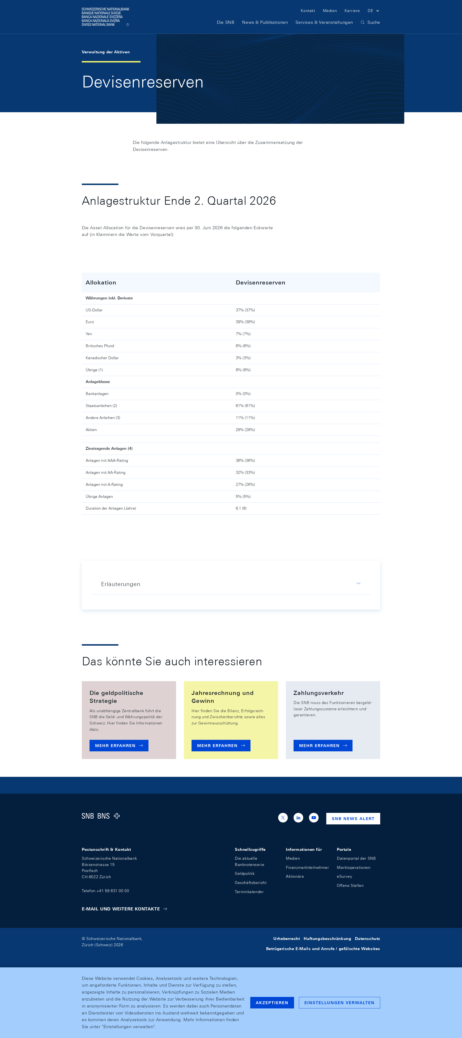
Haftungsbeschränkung (327, 938)
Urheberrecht (286, 938)
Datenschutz (367, 938)
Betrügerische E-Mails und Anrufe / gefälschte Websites (323, 948)
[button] (374, 11)
